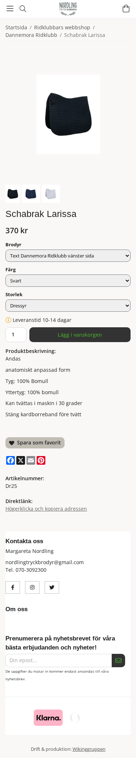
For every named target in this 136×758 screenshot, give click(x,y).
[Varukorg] (126, 8)
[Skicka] (118, 660)
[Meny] (10, 8)
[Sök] (22, 8)
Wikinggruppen (89, 749)
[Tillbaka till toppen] (120, 742)
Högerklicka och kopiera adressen (46, 508)
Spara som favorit (37, 442)
